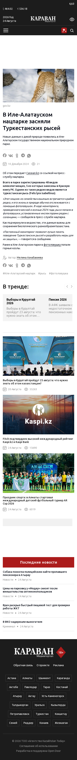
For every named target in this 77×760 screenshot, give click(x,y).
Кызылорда (58, 704)
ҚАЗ (71, 3)
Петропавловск (19, 713)
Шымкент (45, 678)
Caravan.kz (32, 173)
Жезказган (61, 722)
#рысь (42, 273)
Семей (13, 722)
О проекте (43, 665)
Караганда (63, 678)
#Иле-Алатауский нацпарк (19, 273)
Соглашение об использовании (38, 746)
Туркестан (42, 713)
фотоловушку (52, 244)
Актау (31, 696)
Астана (11, 678)
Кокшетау (61, 713)
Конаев (44, 722)
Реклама (58, 665)
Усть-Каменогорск (53, 696)
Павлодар (30, 687)
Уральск (40, 704)
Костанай (62, 687)
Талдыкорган (20, 704)
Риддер (28, 722)
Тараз (46, 687)
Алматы (27, 678)
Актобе (13, 687)
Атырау (17, 696)
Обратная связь (23, 665)
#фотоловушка (58, 273)
